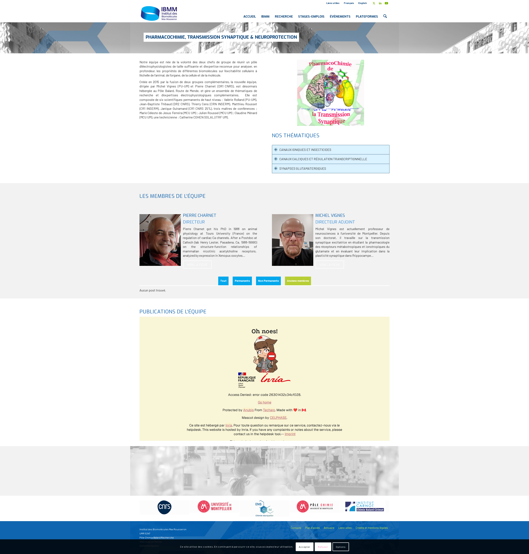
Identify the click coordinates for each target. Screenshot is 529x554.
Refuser (323, 546)
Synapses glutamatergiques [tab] (302, 168)
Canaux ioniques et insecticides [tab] (305, 150)
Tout (223, 280)
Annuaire (329, 527)
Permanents (242, 280)
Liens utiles (333, 3)
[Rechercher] (385, 13)
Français (349, 3)
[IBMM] (159, 13)
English (362, 3)
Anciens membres (298, 280)
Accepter (304, 546)
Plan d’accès (312, 527)
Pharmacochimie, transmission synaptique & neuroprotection (221, 37)
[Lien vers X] (374, 3)
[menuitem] (333, 3)
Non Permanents (268, 280)
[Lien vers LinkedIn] (380, 3)
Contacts (296, 527)
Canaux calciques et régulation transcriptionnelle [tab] (323, 159)
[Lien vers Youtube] (386, 3)
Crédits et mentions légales (372, 527)
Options (341, 546)
